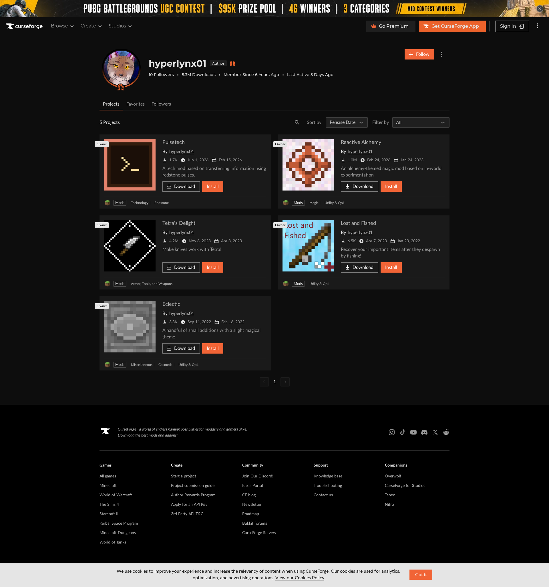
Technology (139, 203)
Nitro (389, 505)
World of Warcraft (116, 495)
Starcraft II (109, 514)
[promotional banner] (274, 8)
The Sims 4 (109, 505)
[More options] (537, 26)
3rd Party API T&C (187, 514)
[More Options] (441, 54)
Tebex (390, 495)
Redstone (161, 203)
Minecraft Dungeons (118, 533)
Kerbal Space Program (119, 523)
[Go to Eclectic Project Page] (185, 333)
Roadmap (250, 514)
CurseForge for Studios (405, 486)
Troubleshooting (328, 486)
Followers (161, 104)
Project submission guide (192, 486)
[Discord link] (424, 432)
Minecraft (108, 486)
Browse (59, 26)
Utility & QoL (335, 203)
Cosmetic (165, 364)
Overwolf (393, 476)
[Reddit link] (446, 432)
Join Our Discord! (257, 476)
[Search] (297, 122)
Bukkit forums (254, 523)
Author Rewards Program (193, 495)
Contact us (323, 495)
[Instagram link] (391, 432)
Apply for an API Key (189, 505)
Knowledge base (328, 476)
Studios (117, 26)
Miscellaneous (141, 364)
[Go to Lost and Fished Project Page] (363, 252)
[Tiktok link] (402, 432)
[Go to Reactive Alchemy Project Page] (363, 171)
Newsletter (251, 505)
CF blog (249, 495)
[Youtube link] (413, 432)
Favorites (135, 104)
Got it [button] (421, 574)
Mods (119, 203)
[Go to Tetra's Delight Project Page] (185, 252)
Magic (314, 203)
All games (108, 476)
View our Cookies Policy (299, 578)
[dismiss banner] (539, 8)
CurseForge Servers (259, 533)
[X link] (435, 432)
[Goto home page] (25, 26)
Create (88, 26)
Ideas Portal (252, 486)
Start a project (183, 476)
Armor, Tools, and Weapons (151, 283)
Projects (111, 104)
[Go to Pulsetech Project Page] (185, 171)
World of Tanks (113, 542)
